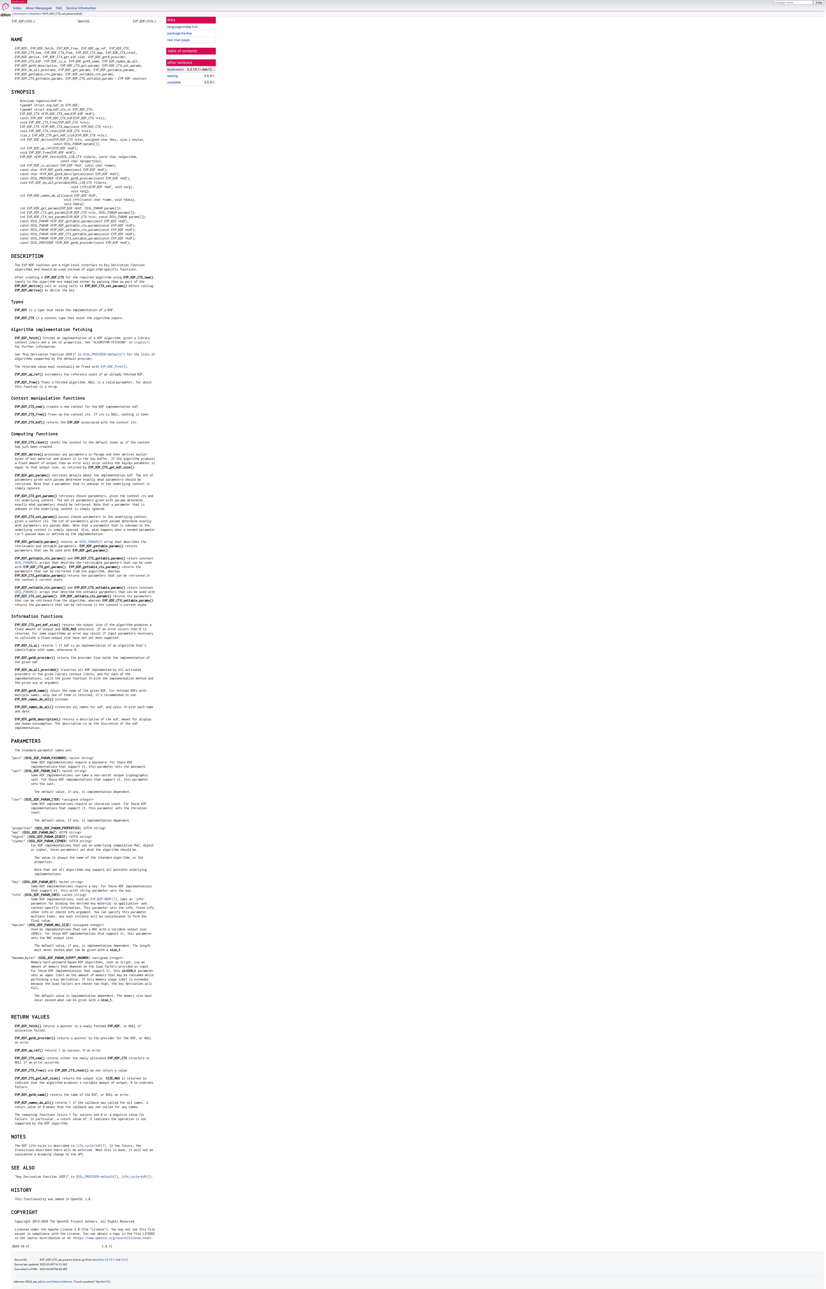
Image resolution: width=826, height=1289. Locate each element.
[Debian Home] (5, 8)
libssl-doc (35, 13)
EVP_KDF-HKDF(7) (104, 899)
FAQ (59, 8)
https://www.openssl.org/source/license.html (112, 1238)
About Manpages (38, 8)
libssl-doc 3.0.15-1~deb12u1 (110, 1259)
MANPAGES (19, 1)
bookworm (20, 13)
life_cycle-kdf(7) (91, 1145)
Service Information (81, 8)
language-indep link (182, 27)
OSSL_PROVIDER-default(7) (104, 354)
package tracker (179, 33)
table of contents (182, 51)
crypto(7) (142, 342)
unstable (174, 82)
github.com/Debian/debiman (55, 1281)
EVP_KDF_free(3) (114, 366)
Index (17, 8)
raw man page (178, 40)
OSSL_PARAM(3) (91, 541)
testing (172, 76)
